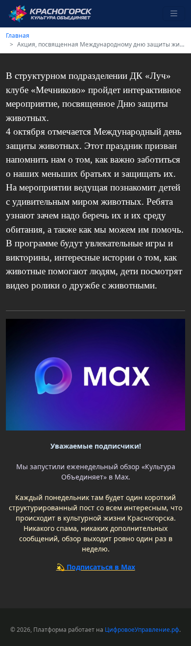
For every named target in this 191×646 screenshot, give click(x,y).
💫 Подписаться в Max (95, 567)
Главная (17, 35)
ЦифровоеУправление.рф (142, 629)
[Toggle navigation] (174, 14)
